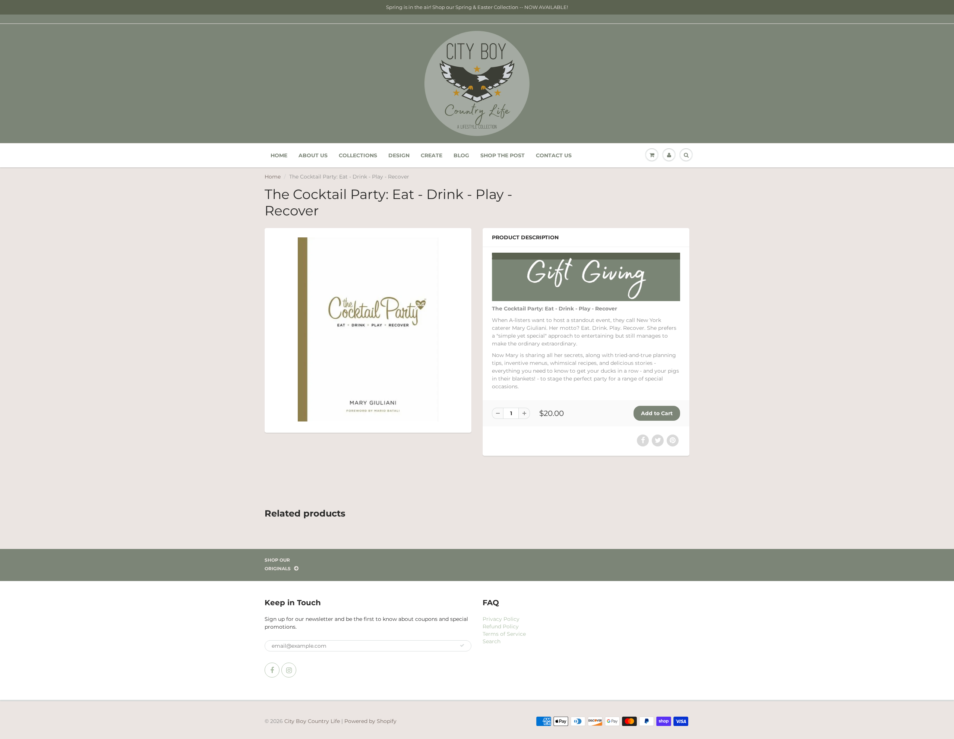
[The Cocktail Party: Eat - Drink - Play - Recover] (368, 329)
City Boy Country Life (312, 721)
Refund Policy (501, 626)
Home (279, 155)
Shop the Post (502, 155)
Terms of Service (504, 634)
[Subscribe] (462, 645)
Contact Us (554, 155)
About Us (313, 155)
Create (431, 155)
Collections (358, 155)
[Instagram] (288, 670)
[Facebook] (272, 670)
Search (491, 641)
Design (399, 155)
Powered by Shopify (370, 721)
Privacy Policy (501, 619)
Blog (461, 155)
